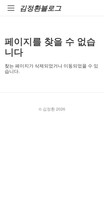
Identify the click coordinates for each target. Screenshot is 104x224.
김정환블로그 (40, 8)
